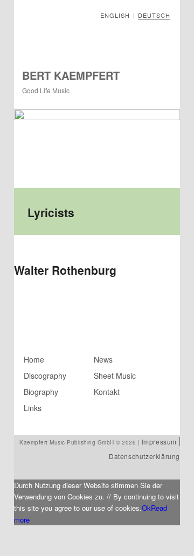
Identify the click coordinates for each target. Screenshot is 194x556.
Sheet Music (115, 375)
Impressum (159, 441)
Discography (45, 375)
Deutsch (154, 15)
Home (34, 359)
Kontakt (107, 391)
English (115, 15)
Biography (41, 391)
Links (32, 407)
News (103, 359)
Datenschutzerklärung (144, 456)
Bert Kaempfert (71, 75)
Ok (146, 508)
